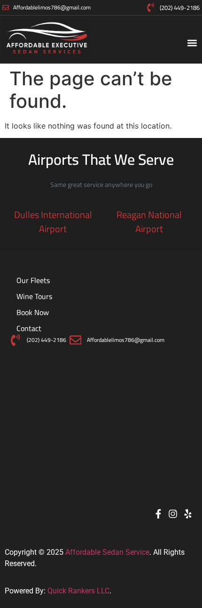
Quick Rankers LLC (78, 590)
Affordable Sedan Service (107, 552)
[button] (192, 42)
